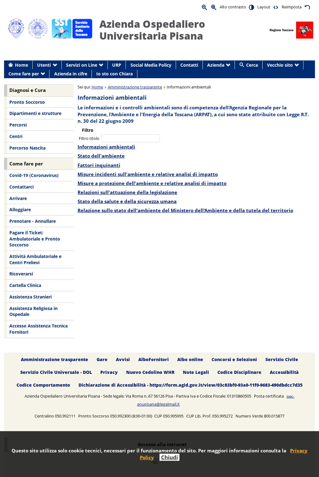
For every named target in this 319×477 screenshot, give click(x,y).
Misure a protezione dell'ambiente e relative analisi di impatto (152, 183)
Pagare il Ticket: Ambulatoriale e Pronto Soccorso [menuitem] (34, 239)
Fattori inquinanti (99, 165)
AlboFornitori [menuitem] (153, 359)
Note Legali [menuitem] (196, 372)
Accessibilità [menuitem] (284, 372)
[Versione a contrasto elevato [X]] (251, 7)
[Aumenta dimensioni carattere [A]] (214, 7)
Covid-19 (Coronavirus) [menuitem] (34, 175)
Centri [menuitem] (15, 136)
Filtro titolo (89, 138)
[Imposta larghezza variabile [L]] (276, 7)
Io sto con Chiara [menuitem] (114, 74)
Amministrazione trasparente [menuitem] (54, 359)
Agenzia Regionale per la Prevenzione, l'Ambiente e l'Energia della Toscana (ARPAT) (182, 111)
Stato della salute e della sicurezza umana (127, 201)
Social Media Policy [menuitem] (151, 65)
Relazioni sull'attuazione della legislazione (127, 192)
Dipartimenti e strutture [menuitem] (35, 113)
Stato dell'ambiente (101, 156)
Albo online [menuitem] (190, 359)
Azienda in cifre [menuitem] (70, 74)
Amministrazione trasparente (135, 87)
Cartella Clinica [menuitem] (25, 285)
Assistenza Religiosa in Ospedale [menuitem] (33, 311)
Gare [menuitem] (102, 359)
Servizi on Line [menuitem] (81, 65)
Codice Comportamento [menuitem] (43, 385)
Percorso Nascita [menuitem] (27, 148)
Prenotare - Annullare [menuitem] (32, 221)
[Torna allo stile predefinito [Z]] (307, 7)
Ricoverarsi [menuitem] (21, 274)
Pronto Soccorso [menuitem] (27, 102)
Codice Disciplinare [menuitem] (239, 372)
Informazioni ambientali (106, 147)
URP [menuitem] (116, 65)
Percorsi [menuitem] (18, 125)
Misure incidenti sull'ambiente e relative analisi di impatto (148, 174)
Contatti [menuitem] (189, 65)
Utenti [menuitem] (44, 65)
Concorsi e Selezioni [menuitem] (234, 359)
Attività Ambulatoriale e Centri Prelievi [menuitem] (35, 259)
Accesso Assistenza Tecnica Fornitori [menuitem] (38, 329)
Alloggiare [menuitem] (20, 209)
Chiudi (169, 457)
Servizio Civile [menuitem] (281, 359)
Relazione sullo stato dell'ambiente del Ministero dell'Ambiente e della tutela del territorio (185, 210)
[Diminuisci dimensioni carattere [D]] (204, 7)
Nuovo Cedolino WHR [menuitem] (150, 372)
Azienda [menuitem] (215, 65)
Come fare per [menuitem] (23, 74)
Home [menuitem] (21, 65)
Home (97, 87)
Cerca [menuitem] (252, 65)
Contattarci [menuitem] (21, 187)
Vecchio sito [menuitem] (280, 65)
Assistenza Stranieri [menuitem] (30, 297)
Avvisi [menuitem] (123, 359)
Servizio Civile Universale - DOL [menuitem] (56, 372)
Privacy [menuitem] (109, 372)
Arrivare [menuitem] (18, 198)
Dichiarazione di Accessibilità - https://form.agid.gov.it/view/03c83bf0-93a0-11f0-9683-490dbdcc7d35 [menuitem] (190, 385)
